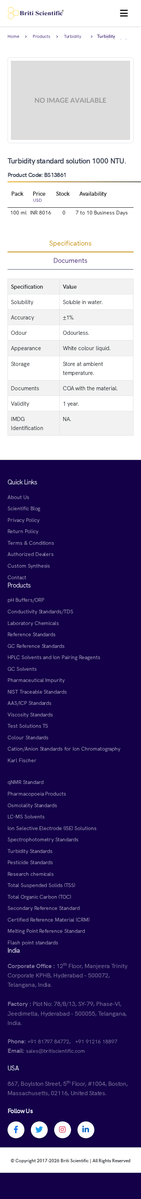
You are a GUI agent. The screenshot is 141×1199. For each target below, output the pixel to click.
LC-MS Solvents (26, 816)
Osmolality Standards (32, 805)
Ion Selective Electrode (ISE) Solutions (52, 828)
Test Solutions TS (28, 725)
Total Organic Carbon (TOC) (39, 896)
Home (13, 36)
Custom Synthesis (29, 565)
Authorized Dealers (31, 554)
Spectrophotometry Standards (43, 839)
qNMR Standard (26, 781)
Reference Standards (32, 634)
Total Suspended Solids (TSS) (41, 885)
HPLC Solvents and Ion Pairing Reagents (54, 657)
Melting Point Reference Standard (46, 930)
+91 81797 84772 (48, 1041)
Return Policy (23, 531)
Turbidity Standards (74, 36)
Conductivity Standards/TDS (40, 611)
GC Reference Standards (36, 645)
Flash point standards (33, 942)
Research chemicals (31, 873)
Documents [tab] (70, 260)
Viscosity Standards (30, 714)
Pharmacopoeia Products (37, 793)
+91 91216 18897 (96, 1041)
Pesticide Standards (30, 862)
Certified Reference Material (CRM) (48, 919)
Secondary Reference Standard (44, 907)
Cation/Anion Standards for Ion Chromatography (64, 748)
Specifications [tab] (70, 242)
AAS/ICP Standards (30, 702)
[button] (123, 13)
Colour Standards (28, 737)
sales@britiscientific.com (55, 1050)
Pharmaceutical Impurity (36, 679)
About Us (18, 497)
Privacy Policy (23, 519)
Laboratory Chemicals (33, 622)
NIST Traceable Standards (37, 691)
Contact (17, 577)
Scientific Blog (24, 508)
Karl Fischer (22, 760)
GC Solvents (22, 668)
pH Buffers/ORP (26, 599)
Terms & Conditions (31, 542)
